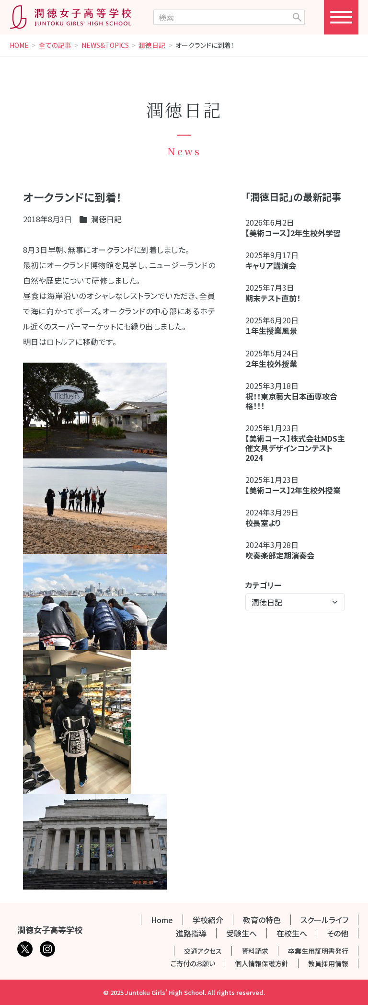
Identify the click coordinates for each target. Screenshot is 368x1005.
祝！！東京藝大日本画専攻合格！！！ (291, 400)
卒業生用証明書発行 (318, 951)
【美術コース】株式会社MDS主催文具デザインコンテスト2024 (295, 448)
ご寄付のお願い (193, 963)
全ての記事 (55, 45)
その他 (337, 933)
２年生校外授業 (275, 363)
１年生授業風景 (271, 330)
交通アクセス (203, 951)
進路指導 (191, 933)
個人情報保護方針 (261, 963)
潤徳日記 (151, 45)
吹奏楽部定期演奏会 (279, 555)
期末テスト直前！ (272, 298)
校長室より (263, 522)
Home (162, 919)
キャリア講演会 (270, 265)
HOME (19, 45)
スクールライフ (324, 919)
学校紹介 (208, 919)
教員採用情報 (328, 963)
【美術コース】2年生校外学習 (296, 233)
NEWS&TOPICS (105, 45)
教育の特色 (262, 919)
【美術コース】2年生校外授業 (293, 490)
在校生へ (291, 933)
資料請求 (255, 951)
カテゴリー (263, 585)
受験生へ (241, 933)
